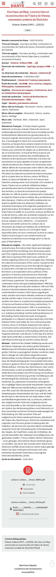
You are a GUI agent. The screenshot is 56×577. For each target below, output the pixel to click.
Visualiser (28, 489)
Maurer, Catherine (39, 73)
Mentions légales (28, 565)
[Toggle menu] (3, 3)
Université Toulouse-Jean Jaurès (34, 80)
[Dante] (20, 3)
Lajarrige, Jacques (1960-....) (40, 66)
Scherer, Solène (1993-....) (23, 63)
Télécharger (29, 493)
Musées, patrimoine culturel (23, 103)
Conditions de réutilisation (28, 569)
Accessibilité (28, 572)
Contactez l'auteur (29, 514)
